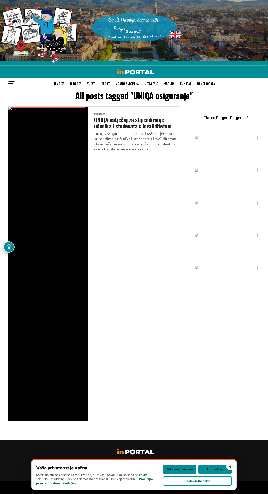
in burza (75, 83)
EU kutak (185, 83)
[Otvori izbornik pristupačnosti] (9, 247)
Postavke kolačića (197, 481)
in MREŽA (58, 83)
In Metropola (206, 83)
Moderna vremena (127, 83)
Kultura (169, 83)
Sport (106, 83)
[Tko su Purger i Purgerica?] (226, 123)
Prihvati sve (215, 469)
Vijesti (91, 83)
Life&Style (151, 83)
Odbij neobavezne (180, 469)
